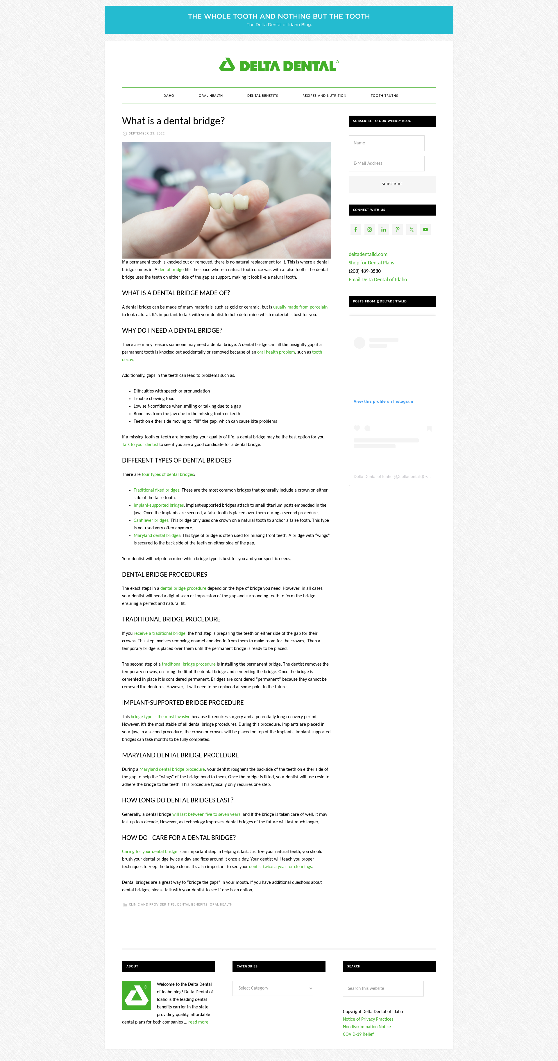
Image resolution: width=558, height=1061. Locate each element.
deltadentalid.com (368, 254)
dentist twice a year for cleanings (280, 867)
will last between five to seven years (206, 814)
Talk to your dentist (140, 444)
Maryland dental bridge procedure (172, 769)
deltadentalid (411, 476)
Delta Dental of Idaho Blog (279, 64)
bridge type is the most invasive (160, 717)
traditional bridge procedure (189, 664)
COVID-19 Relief (358, 1034)
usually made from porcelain (300, 307)
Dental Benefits (192, 904)
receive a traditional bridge (159, 633)
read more (198, 1022)
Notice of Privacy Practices (368, 1019)
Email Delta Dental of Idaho (378, 280)
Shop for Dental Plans (371, 263)
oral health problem (276, 352)
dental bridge (171, 270)
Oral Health (221, 904)
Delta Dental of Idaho (373, 476)
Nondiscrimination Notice (367, 1027)
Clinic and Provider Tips (152, 904)
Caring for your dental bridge (149, 851)
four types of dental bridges (168, 474)
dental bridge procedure (183, 588)
